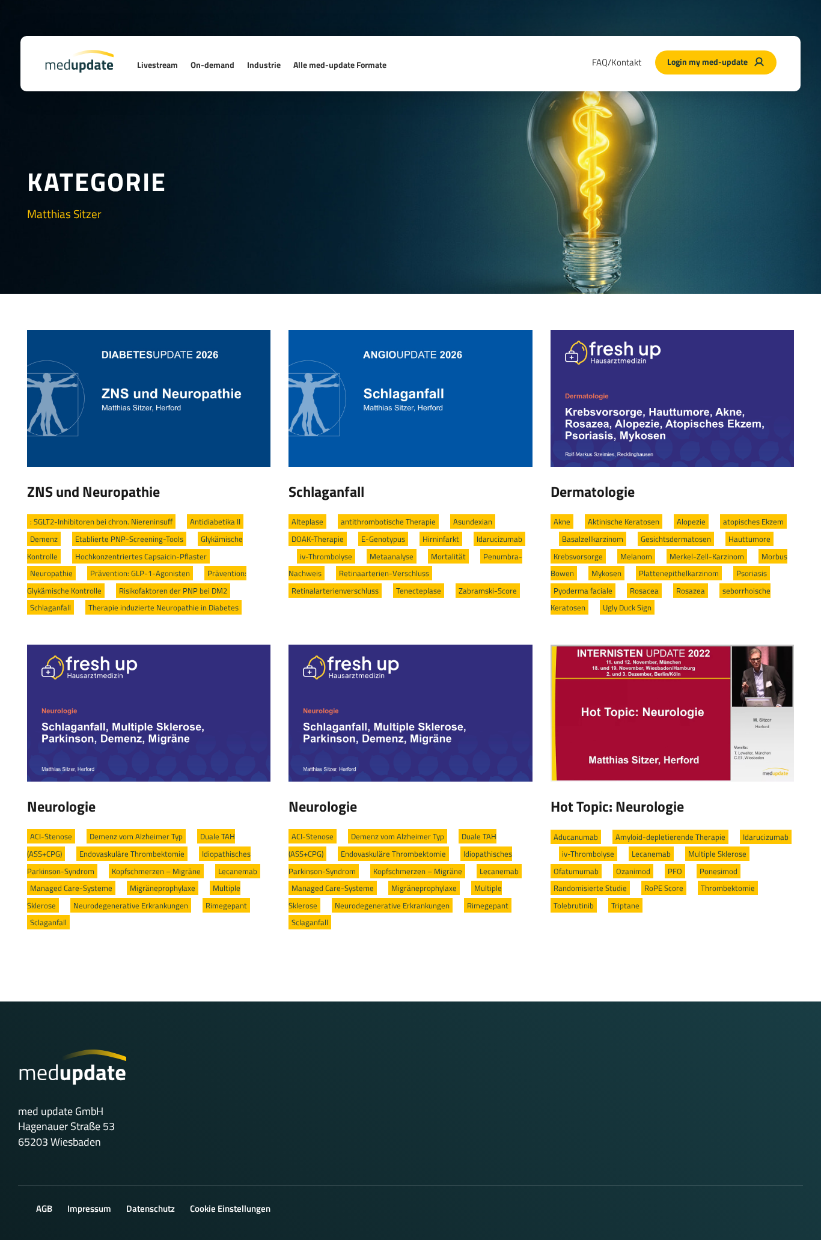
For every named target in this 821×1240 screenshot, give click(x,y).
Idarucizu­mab (499, 539)
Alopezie (691, 521)
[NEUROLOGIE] (148, 712)
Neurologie (61, 806)
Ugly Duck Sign (627, 607)
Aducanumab (576, 837)
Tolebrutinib (574, 905)
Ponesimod (718, 871)
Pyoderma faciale (583, 591)
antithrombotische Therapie (388, 521)
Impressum (89, 1208)
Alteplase (307, 521)
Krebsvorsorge (578, 556)
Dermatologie (593, 491)
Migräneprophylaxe (162, 888)
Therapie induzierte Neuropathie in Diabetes (163, 607)
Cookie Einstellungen (230, 1208)
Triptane (625, 905)
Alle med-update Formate (339, 64)
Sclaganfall (48, 922)
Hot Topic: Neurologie (617, 806)
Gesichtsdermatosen (676, 539)
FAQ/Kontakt (616, 62)
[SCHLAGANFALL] (410, 397)
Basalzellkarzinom (592, 539)
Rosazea (690, 591)
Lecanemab (237, 871)
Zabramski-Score (488, 591)
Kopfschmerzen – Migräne (156, 871)
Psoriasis (751, 573)
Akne (562, 521)
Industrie (264, 64)
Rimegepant (226, 905)
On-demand (212, 64)
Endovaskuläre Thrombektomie (132, 854)
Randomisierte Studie (590, 888)
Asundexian (472, 521)
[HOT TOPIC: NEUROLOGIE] (672, 712)
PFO (675, 871)
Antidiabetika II (215, 521)
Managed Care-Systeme (71, 888)
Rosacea (644, 591)
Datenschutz (150, 1208)
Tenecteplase (418, 591)
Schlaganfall (50, 607)
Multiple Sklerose (717, 854)
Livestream (157, 64)
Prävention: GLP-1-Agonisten (140, 573)
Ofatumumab (576, 871)
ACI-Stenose (51, 836)
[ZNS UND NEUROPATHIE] (148, 397)
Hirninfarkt (441, 539)
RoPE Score (663, 888)
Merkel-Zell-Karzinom (707, 556)
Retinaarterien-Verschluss (384, 573)
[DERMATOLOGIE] (672, 397)
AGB (44, 1208)
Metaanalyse (392, 556)
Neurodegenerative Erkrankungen (130, 905)
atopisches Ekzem (753, 521)
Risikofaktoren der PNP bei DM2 (173, 591)
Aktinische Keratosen (623, 521)
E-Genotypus (383, 539)
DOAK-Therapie (317, 539)
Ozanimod (633, 871)
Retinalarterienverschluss (335, 591)
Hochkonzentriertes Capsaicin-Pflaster (141, 556)
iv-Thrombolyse (326, 556)
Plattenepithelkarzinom (679, 573)
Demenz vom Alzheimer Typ (136, 836)
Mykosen (606, 573)
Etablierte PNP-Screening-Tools (129, 539)
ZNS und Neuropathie (93, 491)
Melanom (636, 556)
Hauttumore (749, 539)
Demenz (44, 539)
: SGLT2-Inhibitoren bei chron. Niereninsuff (101, 521)
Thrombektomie (728, 888)
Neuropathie (51, 573)
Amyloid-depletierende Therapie (670, 837)
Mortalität (448, 556)
